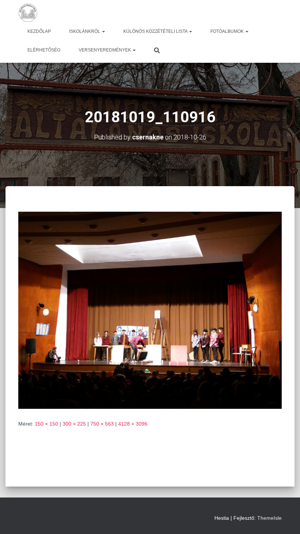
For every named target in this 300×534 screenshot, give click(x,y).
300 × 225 (74, 424)
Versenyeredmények (105, 50)
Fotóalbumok (227, 31)
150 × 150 (46, 424)
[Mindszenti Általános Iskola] (28, 13)
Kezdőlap (39, 31)
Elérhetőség (43, 50)
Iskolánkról (85, 31)
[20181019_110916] (150, 310)
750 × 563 (102, 424)
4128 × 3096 (132, 424)
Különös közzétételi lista (155, 31)
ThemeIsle (269, 518)
